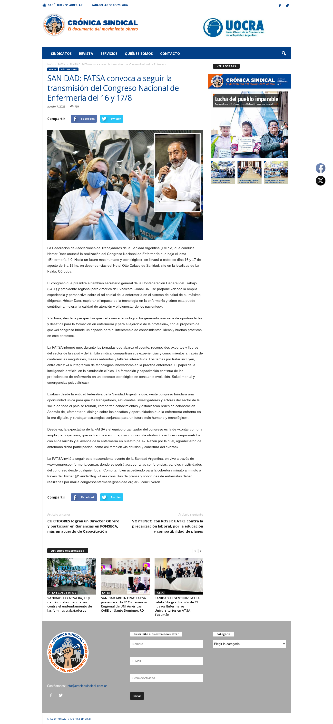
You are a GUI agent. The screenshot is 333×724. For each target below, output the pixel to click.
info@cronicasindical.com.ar (87, 686)
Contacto (170, 53)
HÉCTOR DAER (69, 69)
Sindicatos (61, 53)
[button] (283, 53)
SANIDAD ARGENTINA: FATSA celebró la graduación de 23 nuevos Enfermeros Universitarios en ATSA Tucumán (177, 606)
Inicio (50, 64)
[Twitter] (287, 6)
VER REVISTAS (226, 66)
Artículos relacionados (67, 550)
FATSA (61, 64)
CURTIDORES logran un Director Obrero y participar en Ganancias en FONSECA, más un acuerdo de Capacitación (83, 526)
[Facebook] (280, 6)
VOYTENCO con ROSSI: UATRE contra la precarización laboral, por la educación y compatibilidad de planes (167, 526)
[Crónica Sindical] (90, 25)
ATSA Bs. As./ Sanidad (62, 592)
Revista (86, 53)
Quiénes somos (139, 53)
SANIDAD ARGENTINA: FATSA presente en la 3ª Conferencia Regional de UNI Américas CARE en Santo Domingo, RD (124, 604)
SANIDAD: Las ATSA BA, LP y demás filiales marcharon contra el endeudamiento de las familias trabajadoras (69, 604)
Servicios (109, 53)
